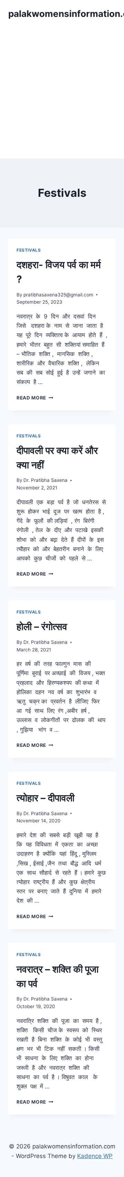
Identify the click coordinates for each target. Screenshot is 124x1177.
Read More (35, 397)
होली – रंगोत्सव (42, 626)
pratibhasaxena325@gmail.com (58, 294)
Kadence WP (95, 1156)
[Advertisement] (62, 93)
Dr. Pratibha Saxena (45, 480)
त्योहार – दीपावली (45, 798)
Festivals (29, 250)
